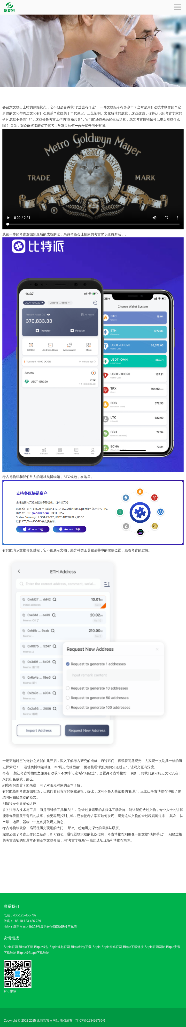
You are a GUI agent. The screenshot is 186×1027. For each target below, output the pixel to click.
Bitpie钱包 (41, 947)
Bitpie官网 (11, 947)
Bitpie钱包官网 (59, 947)
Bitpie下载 (26, 947)
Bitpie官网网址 (155, 947)
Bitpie (97, 947)
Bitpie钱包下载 (81, 947)
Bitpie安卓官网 (111, 947)
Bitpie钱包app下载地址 (33, 952)
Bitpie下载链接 (133, 947)
